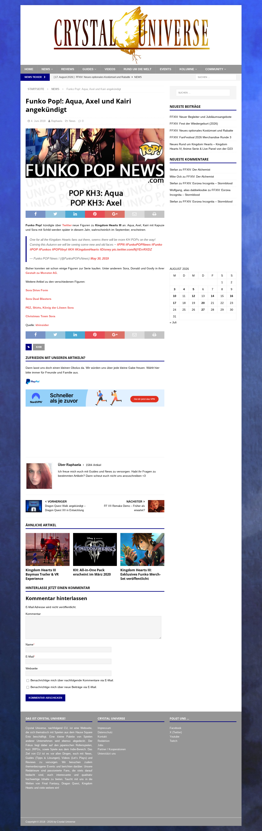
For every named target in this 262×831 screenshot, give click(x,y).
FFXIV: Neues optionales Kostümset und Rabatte (201, 130)
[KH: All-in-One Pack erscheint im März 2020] (95, 549)
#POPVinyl (59, 249)
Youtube (174, 736)
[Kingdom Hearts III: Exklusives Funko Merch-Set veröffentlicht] (142, 549)
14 (212, 296)
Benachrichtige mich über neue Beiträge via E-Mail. (63, 687)
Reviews (67, 69)
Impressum (104, 728)
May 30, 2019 (99, 258)
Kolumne (187, 69)
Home (29, 69)
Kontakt (102, 736)
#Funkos (45, 249)
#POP (34, 249)
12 (193, 296)
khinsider (42, 325)
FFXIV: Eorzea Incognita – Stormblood (208, 183)
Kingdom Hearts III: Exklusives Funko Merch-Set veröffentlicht (140, 574)
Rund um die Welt (137, 69)
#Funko (156, 244)
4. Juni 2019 (38, 121)
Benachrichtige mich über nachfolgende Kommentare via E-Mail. (72, 680)
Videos (110, 69)
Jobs (100, 745)
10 (174, 296)
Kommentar (33, 613)
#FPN (121, 244)
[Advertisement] (95, 434)
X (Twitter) (176, 732)
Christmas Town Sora (40, 316)
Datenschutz (105, 732)
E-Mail (30, 656)
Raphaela (56, 121)
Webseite (32, 668)
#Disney (105, 249)
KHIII (39, 347)
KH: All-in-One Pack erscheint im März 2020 (92, 572)
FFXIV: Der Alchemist (196, 169)
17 (174, 303)
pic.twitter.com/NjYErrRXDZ (132, 249)
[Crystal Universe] (131, 62)
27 (203, 309)
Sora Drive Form (37, 290)
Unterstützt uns (107, 753)
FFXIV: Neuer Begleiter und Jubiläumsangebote (201, 116)
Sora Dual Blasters (38, 298)
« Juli (173, 322)
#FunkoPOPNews (138, 244)
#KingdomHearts (87, 249)
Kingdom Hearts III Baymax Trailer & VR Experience (42, 574)
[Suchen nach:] (215, 77)
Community (214, 69)
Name (29, 644)
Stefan (174, 169)
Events (165, 69)
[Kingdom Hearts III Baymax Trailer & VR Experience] (48, 549)
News (46, 69)
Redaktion (104, 740)
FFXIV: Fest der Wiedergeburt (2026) (194, 123)
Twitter (67, 225)
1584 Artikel (93, 465)
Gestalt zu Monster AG (41, 272)
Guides (87, 69)
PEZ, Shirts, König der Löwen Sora (50, 307)
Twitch (173, 740)
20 (203, 303)
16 (231, 296)
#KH (71, 249)
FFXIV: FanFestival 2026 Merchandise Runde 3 (200, 137)
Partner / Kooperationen (112, 749)
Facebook (175, 728)
